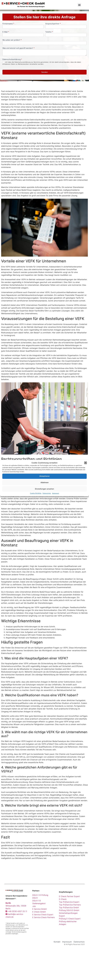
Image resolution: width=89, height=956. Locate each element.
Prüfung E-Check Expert (69, 918)
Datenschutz (47, 493)
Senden (44, 72)
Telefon (49, 32)
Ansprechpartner (53, 24)
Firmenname (8, 24)
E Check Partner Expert (69, 896)
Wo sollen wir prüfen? (12, 40)
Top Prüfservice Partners (70, 905)
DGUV (35, 898)
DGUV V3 (36, 900)
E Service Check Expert (43, 914)
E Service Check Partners (43, 917)
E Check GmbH (39, 912)
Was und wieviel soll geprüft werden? (18, 48)
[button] (85, 463)
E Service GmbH (39, 909)
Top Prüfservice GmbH (69, 907)
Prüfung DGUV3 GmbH (69, 910)
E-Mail (5, 32)
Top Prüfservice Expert (69, 902)
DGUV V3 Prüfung (40, 895)
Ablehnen (45, 482)
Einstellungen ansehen (44, 489)
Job (34, 906)
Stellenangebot (39, 903)
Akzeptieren (44, 476)
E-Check (63, 899)
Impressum (55, 493)
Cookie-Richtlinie (35, 493)
